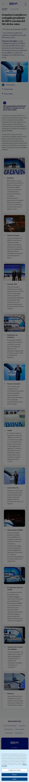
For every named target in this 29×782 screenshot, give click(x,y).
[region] (14, 766)
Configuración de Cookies (14, 770)
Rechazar (14, 774)
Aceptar (14, 779)
